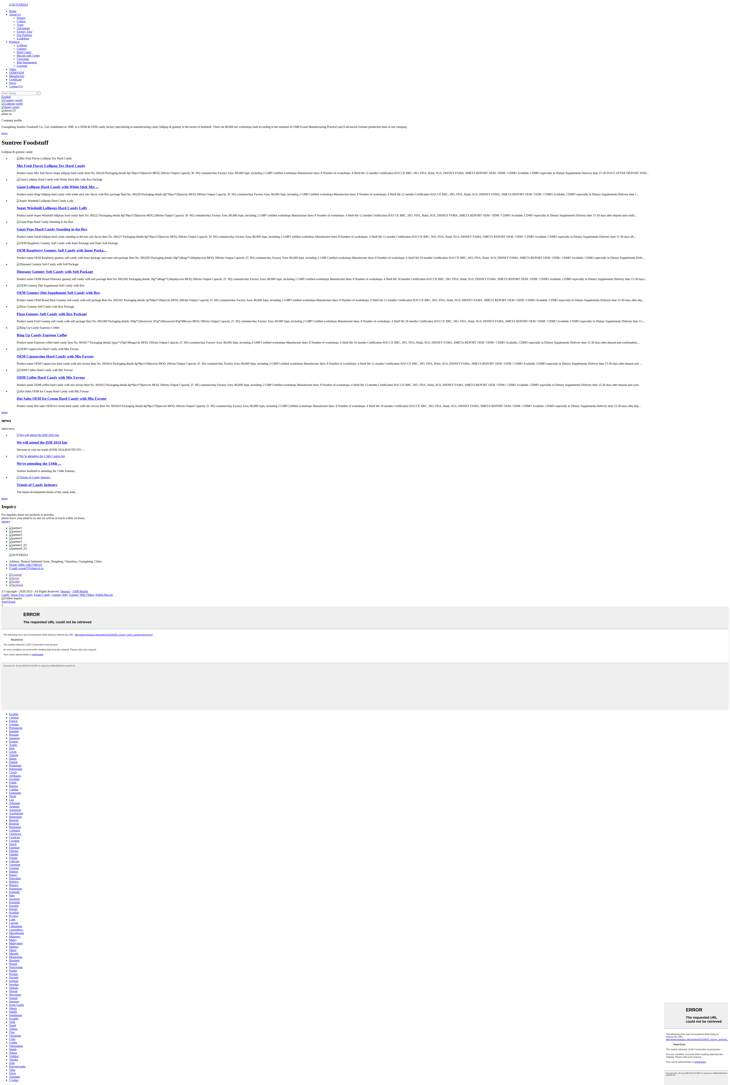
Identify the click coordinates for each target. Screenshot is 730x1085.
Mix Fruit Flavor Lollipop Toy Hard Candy (51, 166)
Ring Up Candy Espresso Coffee (42, 335)
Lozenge (22, 65)
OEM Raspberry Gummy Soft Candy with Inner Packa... (61, 250)
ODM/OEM (16, 72)
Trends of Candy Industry (37, 485)
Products (14, 42)
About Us (15, 14)
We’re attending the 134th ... (39, 464)
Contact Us (16, 86)
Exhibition (23, 38)
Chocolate (23, 59)
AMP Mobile (80, 591)
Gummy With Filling (81, 594)
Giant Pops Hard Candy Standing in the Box (52, 229)
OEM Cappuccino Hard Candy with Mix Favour (55, 356)
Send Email (8, 601)
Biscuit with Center (28, 55)
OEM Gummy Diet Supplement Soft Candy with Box (58, 293)
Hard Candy (24, 52)
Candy (5, 594)
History (21, 18)
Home (13, 11)
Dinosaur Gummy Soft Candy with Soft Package (55, 272)
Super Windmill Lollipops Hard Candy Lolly (52, 208)
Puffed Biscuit (104, 594)
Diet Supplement (27, 62)
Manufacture (16, 76)
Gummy (22, 48)
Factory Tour (24, 31)
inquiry (6, 521)
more (5, 133)
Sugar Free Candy (22, 594)
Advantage (23, 28)
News (12, 83)
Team (20, 24)
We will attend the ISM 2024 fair (42, 442)
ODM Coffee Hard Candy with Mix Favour (51, 377)
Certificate (15, 79)
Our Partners (24, 35)
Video (12, 69)
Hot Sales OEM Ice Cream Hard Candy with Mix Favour (61, 399)
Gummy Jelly (59, 594)
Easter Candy (42, 594)
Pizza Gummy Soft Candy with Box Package (52, 314)
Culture (21, 21)
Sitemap (65, 591)
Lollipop (22, 45)
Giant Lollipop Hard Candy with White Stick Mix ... (58, 187)
